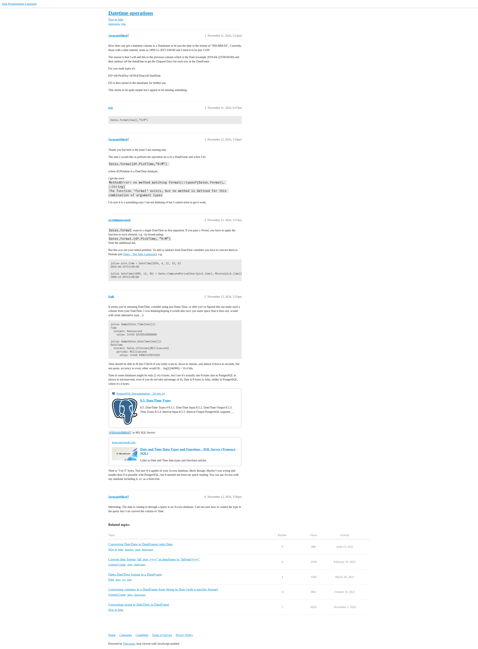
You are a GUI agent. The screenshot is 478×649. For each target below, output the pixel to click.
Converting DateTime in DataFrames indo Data (140, 544)
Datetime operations (130, 13)
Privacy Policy (184, 635)
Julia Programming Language (19, 3)
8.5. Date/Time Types (155, 400)
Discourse (129, 643)
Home (112, 635)
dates (137, 549)
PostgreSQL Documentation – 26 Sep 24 (141, 393)
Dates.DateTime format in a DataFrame (135, 574)
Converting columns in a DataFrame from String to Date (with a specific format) (163, 589)
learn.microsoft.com (123, 442)
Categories (125, 635)
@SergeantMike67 (120, 432)
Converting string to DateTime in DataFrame (138, 604)
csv (123, 579)
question (129, 549)
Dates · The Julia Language (139, 254)
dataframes (114, 24)
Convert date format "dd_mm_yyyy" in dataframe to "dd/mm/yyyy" (154, 559)
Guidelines (142, 635)
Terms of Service (162, 635)
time (123, 24)
